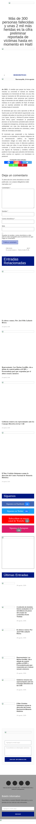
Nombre (5, 211)
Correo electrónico (8, 218)
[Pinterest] (22, 165)
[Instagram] (18, 162)
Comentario (6, 187)
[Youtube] (27, 783)
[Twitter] (27, 162)
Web (3, 226)
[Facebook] (8, 162)
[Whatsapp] (13, 165)
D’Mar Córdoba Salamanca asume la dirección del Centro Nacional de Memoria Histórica (17, 475)
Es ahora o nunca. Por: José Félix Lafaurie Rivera (17, 321)
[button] (2, 6)
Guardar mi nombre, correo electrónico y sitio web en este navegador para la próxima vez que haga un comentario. (17, 237)
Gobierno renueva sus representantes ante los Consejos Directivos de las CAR (18, 422)
